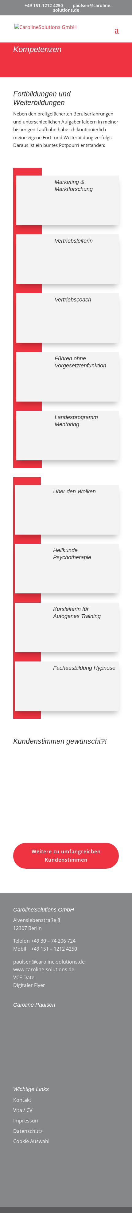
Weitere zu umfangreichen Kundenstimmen (66, 855)
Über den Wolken (74, 491)
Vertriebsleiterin (74, 241)
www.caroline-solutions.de (43, 969)
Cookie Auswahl (31, 1141)
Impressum (26, 1120)
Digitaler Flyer (29, 985)
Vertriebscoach (73, 300)
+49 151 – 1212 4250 (54, 948)
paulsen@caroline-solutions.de (49, 961)
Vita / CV (23, 1110)
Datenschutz (27, 1131)
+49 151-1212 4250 (44, 5)
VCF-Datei (24, 977)
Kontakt (22, 1100)
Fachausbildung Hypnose (84, 668)
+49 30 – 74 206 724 (53, 940)
